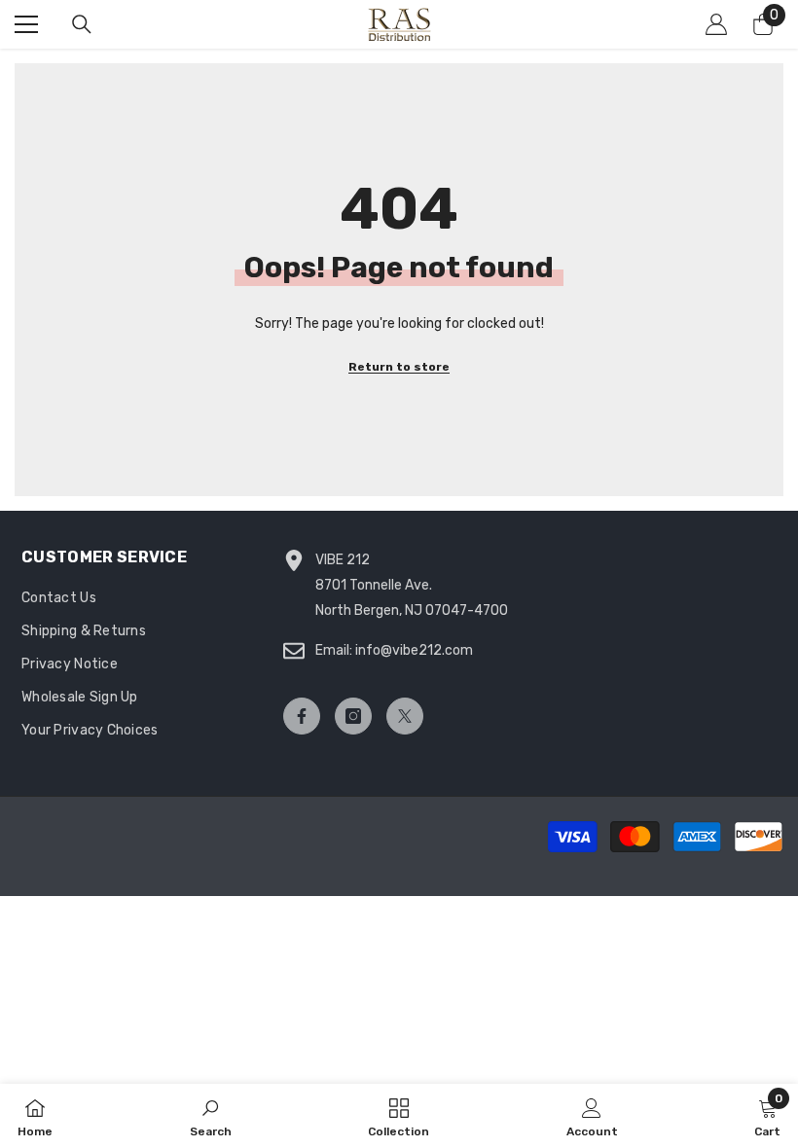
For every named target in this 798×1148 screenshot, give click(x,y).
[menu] (26, 24)
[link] (211, 1116)
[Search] (81, 24)
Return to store (399, 367)
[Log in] (716, 24)
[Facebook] (301, 716)
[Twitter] (404, 716)
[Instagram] (353, 716)
